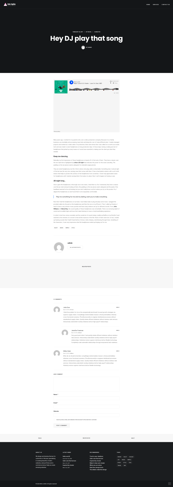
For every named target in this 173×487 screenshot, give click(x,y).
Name (56, 394)
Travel (89, 32)
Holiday (131, 456)
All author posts (75, 247)
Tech (130, 462)
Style (73, 227)
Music (61, 227)
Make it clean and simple (97, 463)
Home (148, 4)
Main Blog (86, 438)
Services (156, 4)
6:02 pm (80, 332)
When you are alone (96, 465)
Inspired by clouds (68, 465)
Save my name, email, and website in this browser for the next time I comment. (76, 419)
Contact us (166, 4)
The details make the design (98, 469)
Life (118, 459)
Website (56, 411)
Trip (125, 465)
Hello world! (66, 456)
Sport (119, 462)
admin (90, 47)
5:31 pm (72, 309)
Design (119, 456)
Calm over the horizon (69, 461)
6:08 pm (72, 353)
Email (56, 403)
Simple (67, 227)
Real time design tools (96, 467)
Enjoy (56, 227)
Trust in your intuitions (96, 456)
